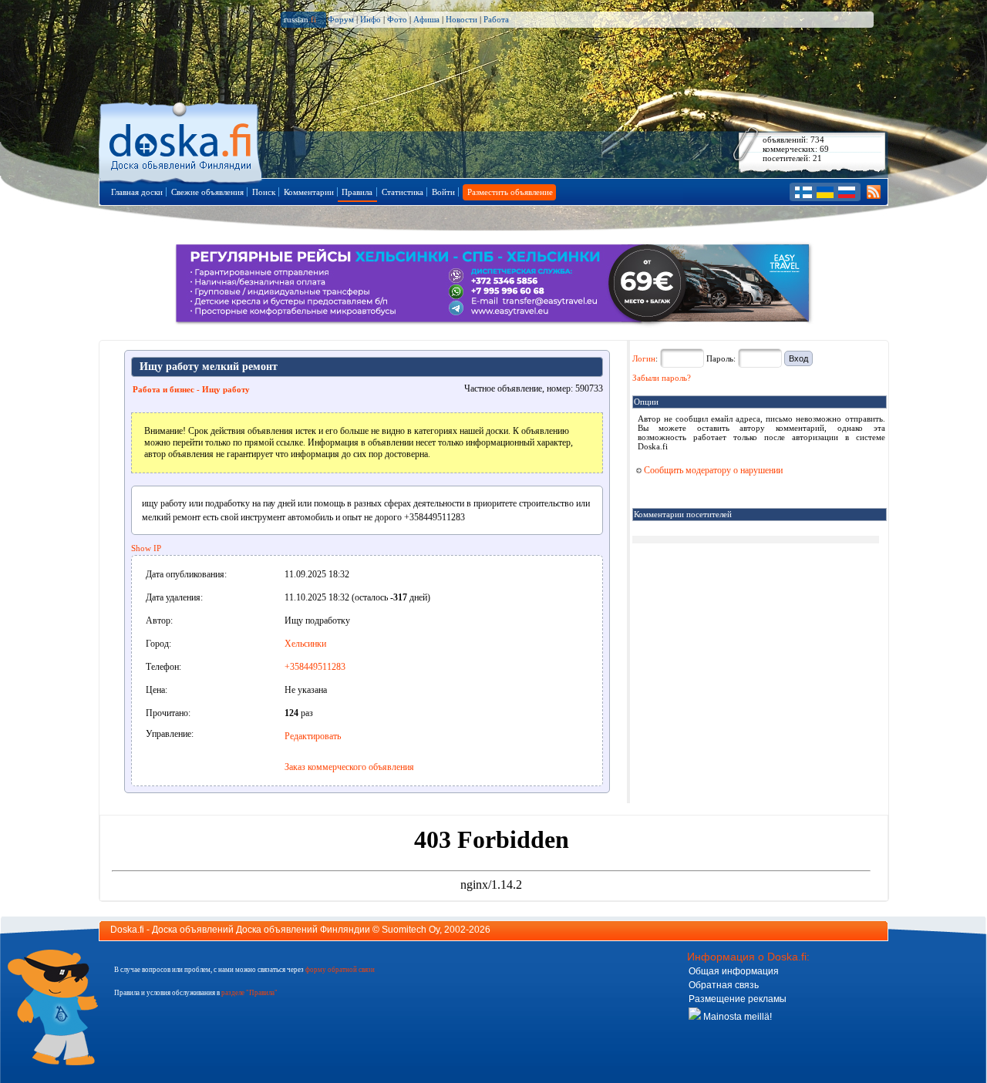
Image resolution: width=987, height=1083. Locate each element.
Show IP (146, 548)
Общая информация (734, 971)
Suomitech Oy (411, 929)
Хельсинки (305, 643)
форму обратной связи (340, 970)
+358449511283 (315, 666)
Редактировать (313, 736)
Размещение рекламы (738, 999)
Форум (341, 19)
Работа (496, 19)
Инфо (370, 19)
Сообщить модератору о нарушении (712, 470)
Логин (643, 358)
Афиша (426, 19)
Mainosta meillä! (736, 1016)
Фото (397, 19)
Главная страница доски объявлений (181, 140)
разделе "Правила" (249, 993)
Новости (461, 19)
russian (300, 19)
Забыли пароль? (661, 377)
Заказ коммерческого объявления (349, 767)
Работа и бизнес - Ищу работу (191, 389)
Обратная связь (724, 985)
